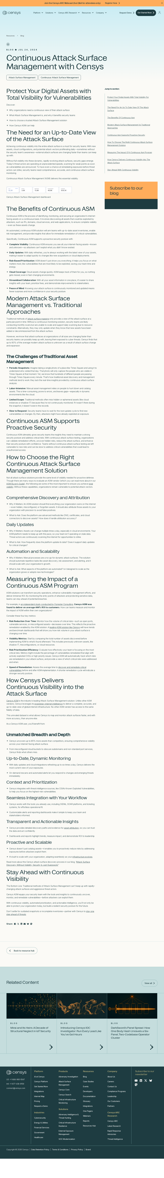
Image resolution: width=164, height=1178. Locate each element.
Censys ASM (12, 700)
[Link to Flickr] (31, 924)
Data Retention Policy (40, 1149)
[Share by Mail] (25, 924)
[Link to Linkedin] (141, 1080)
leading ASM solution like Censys (65, 627)
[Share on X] (18, 924)
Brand (88, 1149)
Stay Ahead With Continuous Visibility (123, 170)
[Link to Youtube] (136, 1080)
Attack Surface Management (22, 77)
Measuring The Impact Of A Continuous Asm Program (129, 152)
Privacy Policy (77, 1149)
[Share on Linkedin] (21, 924)
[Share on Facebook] (15, 924)
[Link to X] (145, 1080)
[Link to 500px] (28, 924)
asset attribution (71, 828)
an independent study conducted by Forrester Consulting (47, 604)
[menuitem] (38, 12)
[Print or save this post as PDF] (8, 44)
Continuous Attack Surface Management (60, 77)
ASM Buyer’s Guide (15, 484)
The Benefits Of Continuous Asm (121, 118)
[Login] (159, 12)
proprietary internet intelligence (48, 704)
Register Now (111, 3)
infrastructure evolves (82, 857)
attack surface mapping (38, 318)
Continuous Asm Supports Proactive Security (126, 135)
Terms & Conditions (60, 1149)
